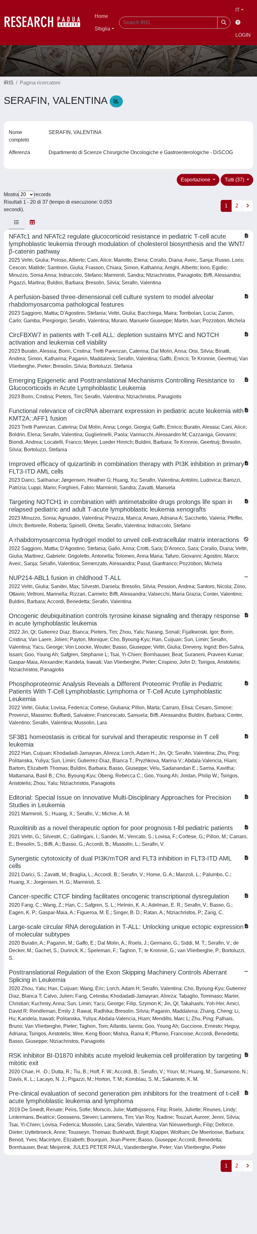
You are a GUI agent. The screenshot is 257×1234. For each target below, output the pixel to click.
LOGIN (243, 35)
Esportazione (196, 179)
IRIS (8, 82)
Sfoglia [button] (102, 28)
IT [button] (237, 10)
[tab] (16, 222)
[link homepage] (45, 22)
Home (101, 16)
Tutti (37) (235, 179)
